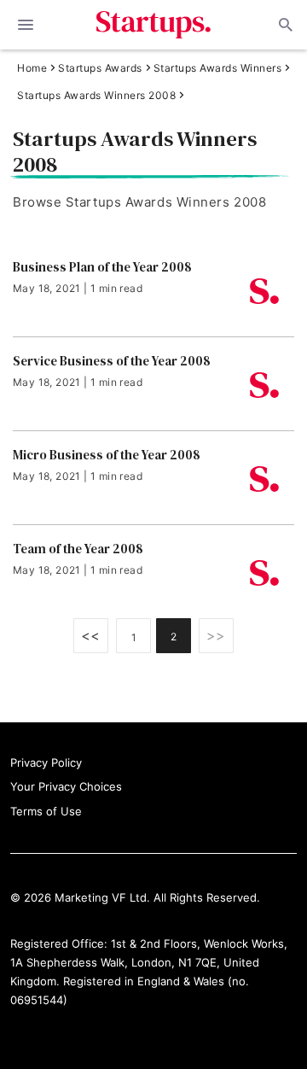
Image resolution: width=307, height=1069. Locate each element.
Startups (153, 24)
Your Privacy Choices (66, 786)
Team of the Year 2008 (78, 549)
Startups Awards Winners (218, 68)
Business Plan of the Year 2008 (102, 267)
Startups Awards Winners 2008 (96, 96)
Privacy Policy (46, 762)
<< (91, 635)
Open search (284, 25)
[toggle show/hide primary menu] (25, 25)
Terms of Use (46, 811)
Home (32, 68)
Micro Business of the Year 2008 (106, 455)
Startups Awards (100, 68)
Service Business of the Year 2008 (112, 361)
